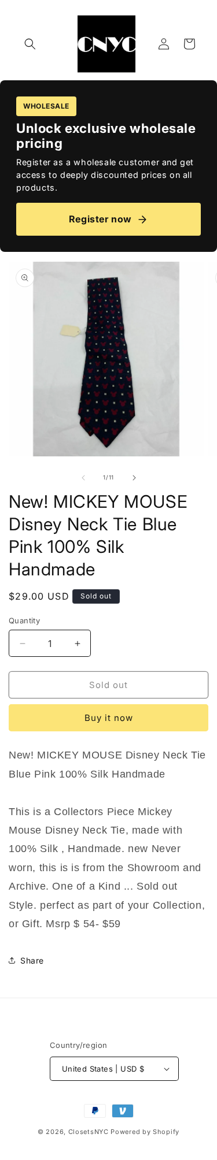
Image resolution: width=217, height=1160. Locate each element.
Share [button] (32, 960)
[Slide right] (134, 477)
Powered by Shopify (145, 1132)
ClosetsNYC (88, 1132)
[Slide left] (83, 477)
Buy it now (108, 717)
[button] (30, 44)
